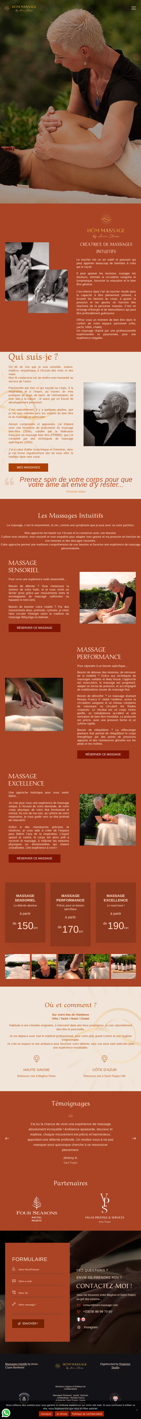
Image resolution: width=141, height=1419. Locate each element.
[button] (8, 1138)
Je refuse (61, 1413)
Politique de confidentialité (87, 1413)
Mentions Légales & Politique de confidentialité (70, 1387)
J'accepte (46, 1413)
